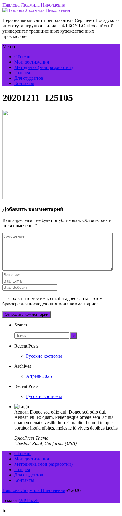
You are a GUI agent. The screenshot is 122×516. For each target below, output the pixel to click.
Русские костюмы (44, 356)
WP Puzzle (29, 500)
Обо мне (22, 56)
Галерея (22, 72)
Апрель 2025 (39, 376)
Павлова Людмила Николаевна (33, 4)
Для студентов (28, 78)
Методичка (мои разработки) (43, 67)
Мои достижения (31, 61)
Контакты (24, 83)
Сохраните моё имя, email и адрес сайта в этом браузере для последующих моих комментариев (52, 301)
